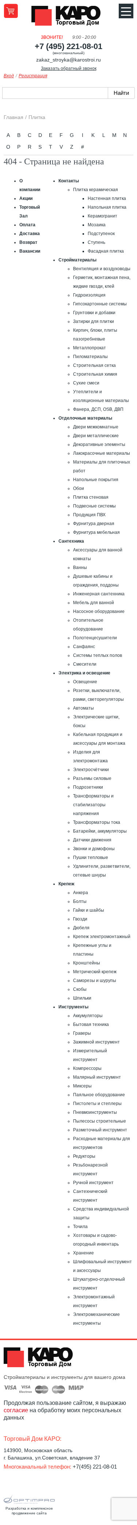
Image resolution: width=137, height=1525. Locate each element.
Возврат (28, 242)
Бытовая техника (91, 1024)
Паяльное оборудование (99, 1094)
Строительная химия (95, 374)
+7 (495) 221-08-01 (68, 46)
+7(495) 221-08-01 (95, 1466)
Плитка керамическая (95, 189)
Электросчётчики (91, 769)
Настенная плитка (107, 198)
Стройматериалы (77, 260)
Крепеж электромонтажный (101, 936)
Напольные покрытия (95, 479)
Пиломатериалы (90, 356)
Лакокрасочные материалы (101, 453)
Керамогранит (102, 216)
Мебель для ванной (93, 602)
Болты (80, 901)
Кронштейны (86, 963)
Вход (9, 75)
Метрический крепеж (95, 971)
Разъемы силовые (92, 778)
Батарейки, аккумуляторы (100, 831)
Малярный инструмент (97, 1077)
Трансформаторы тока (96, 822)
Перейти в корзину (11, 11)
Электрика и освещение (84, 673)
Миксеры (82, 1086)
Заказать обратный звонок (68, 68)
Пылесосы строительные (99, 1121)
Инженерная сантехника (99, 593)
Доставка (29, 233)
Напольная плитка (107, 207)
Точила (80, 1226)
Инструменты (73, 1006)
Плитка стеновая (91, 497)
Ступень (96, 242)
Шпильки (82, 998)
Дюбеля (81, 927)
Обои (78, 488)
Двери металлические (96, 435)
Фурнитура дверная (93, 523)
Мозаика (97, 224)
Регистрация (33, 75)
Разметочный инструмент (100, 1129)
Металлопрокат (89, 347)
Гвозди (80, 919)
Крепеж (66, 883)
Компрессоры (87, 1068)
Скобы (80, 989)
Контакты (68, 180)
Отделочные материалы (85, 418)
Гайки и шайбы (88, 910)
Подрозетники (88, 787)
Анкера (80, 892)
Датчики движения (92, 840)
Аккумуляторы (88, 1015)
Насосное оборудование (99, 611)
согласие (16, 1410)
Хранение (83, 1253)
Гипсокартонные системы (100, 303)
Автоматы (83, 708)
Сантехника (71, 541)
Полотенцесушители (95, 637)
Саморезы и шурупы (94, 980)
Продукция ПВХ (89, 514)
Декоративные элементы (99, 444)
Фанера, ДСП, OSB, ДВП (98, 409)
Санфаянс (84, 646)
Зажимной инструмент (96, 1042)
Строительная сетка (94, 365)
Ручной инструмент (93, 1182)
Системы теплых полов (97, 655)
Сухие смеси (86, 383)
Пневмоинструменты (95, 1112)
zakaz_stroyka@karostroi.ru (68, 60)
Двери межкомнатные (95, 426)
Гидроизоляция (89, 295)
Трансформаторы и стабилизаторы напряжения (93, 804)
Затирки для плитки (93, 321)
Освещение (85, 681)
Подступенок (101, 233)
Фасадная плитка (106, 251)
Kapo (68, 18)
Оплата (27, 224)
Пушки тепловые (90, 857)
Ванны (80, 567)
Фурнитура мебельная (96, 532)
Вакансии (29, 251)
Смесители (84, 664)
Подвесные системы (94, 506)
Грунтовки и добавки (94, 312)
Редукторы (84, 1156)
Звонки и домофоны (94, 848)
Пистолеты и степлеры (97, 1103)
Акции (26, 198)
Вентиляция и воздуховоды (101, 268)
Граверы (82, 1033)
